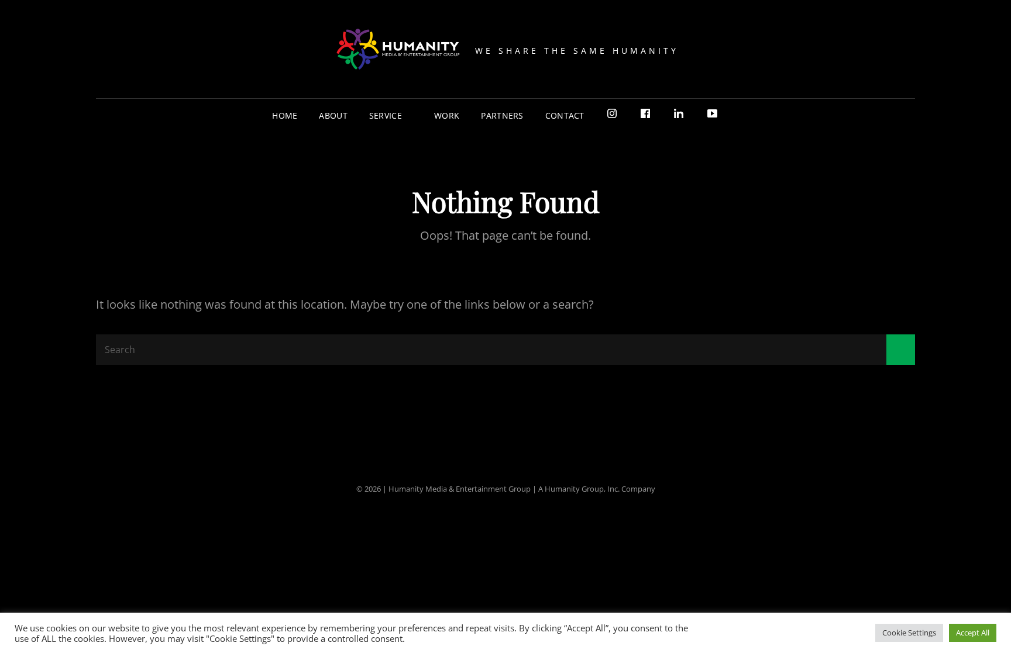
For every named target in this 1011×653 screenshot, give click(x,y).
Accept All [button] (972, 632)
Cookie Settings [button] (909, 632)
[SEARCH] (738, 115)
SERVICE (385, 115)
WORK (446, 115)
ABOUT (333, 115)
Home (284, 115)
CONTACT (564, 115)
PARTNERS (502, 115)
